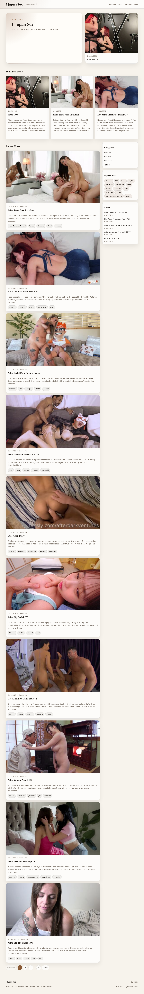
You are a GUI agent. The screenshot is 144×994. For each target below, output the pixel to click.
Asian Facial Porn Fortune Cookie (118, 225)
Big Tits (131, 181)
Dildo (126, 188)
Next (45, 967)
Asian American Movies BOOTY (117, 232)
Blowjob (112, 4)
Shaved (128, 196)
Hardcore (128, 4)
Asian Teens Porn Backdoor (116, 212)
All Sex (119, 192)
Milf (116, 181)
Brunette (109, 181)
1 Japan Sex (14, 4)
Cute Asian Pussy (111, 238)
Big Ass (108, 188)
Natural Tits (120, 185)
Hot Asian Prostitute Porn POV (117, 219)
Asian (129, 185)
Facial (123, 181)
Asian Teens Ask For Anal (114, 196)
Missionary (109, 192)
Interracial (109, 185)
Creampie (117, 188)
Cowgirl (120, 4)
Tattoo (135, 4)
